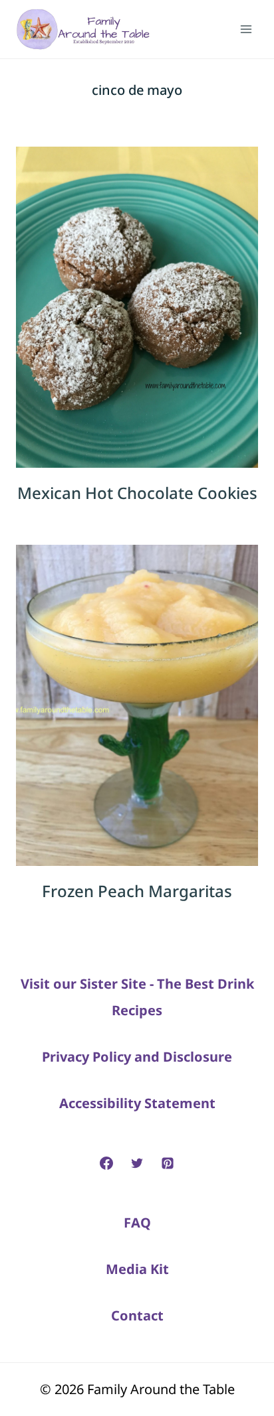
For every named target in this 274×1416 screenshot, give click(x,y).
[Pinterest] (167, 1163)
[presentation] (137, 307)
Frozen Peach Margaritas (137, 891)
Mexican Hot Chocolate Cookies (137, 493)
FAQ (137, 1223)
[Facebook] (106, 1163)
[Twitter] (137, 1163)
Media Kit (137, 1269)
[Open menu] (245, 29)
